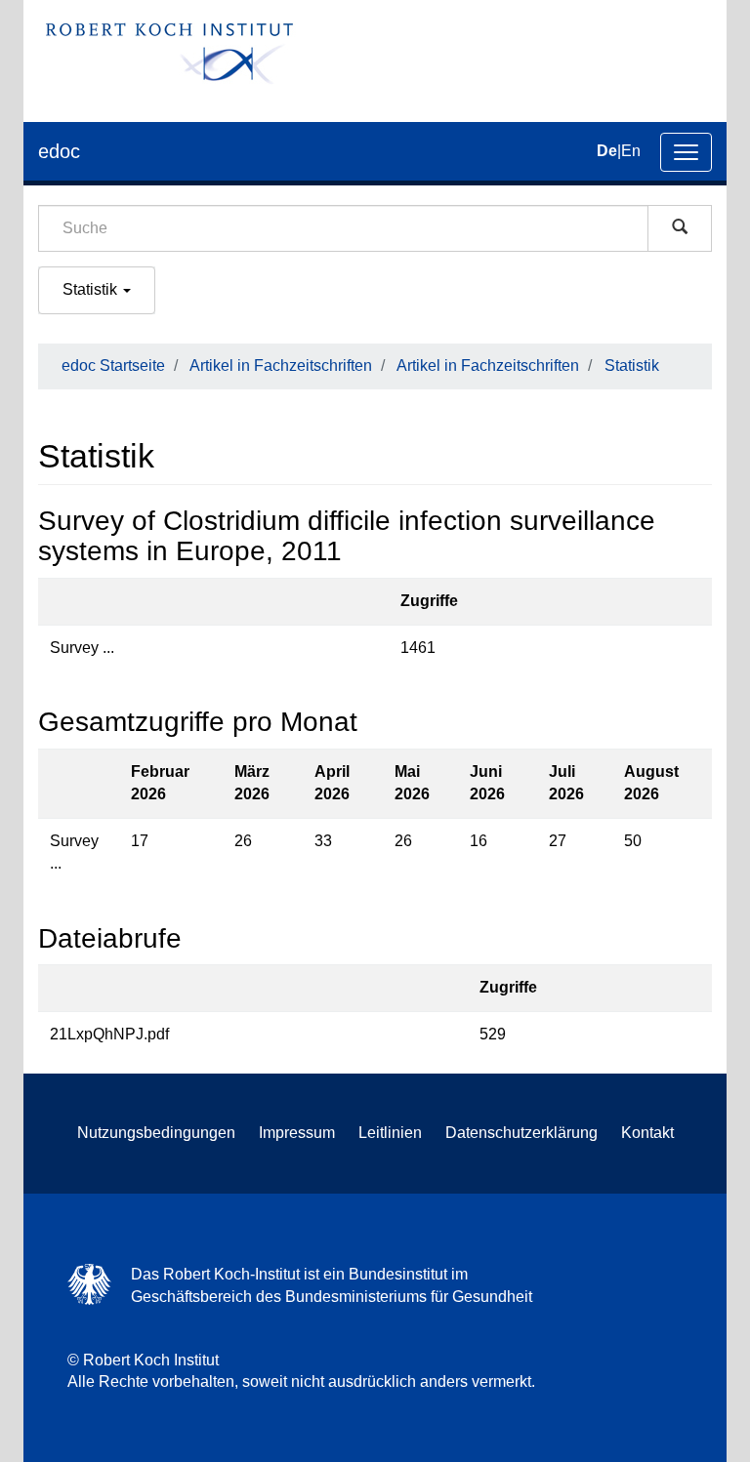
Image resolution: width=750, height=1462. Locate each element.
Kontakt (647, 1132)
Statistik (631, 365)
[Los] (679, 228)
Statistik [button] (91, 289)
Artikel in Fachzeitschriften (280, 365)
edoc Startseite (113, 365)
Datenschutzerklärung (521, 1132)
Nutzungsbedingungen (156, 1132)
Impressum (297, 1132)
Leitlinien (390, 1132)
